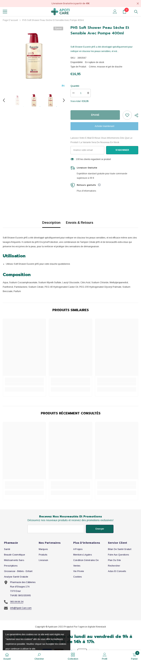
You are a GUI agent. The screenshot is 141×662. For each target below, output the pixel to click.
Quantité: (75, 86)
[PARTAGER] (135, 115)
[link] (24, 383)
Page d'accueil (10, 20)
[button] (4, 100)
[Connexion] (115, 12)
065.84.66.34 (16, 601)
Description (51, 222)
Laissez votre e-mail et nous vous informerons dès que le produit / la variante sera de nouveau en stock (101, 140)
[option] (34, 56)
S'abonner (122, 150)
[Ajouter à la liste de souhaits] (127, 115)
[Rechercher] (136, 12)
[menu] (5, 11)
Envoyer (99, 529)
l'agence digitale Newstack (92, 626)
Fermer (137, 3)
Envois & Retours (79, 222)
